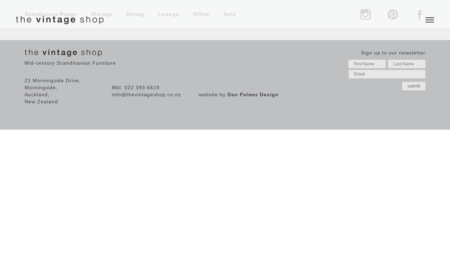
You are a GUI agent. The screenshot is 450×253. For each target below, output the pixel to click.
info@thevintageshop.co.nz (146, 94)
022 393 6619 (142, 87)
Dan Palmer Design (253, 94)
